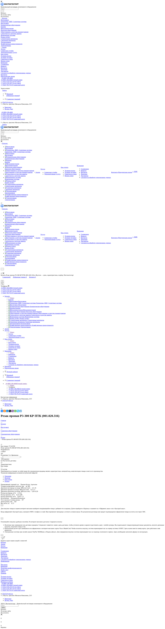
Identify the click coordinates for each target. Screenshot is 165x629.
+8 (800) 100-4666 (7, 78)
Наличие (7, 478)
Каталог (11, 299)
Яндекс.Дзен (9, 109)
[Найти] (2, 11)
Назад (12, 298)
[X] (10, 411)
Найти (3, 607)
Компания (11, 354)
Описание (8, 476)
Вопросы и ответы (7, 582)
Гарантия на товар (7, 580)
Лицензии (4, 556)
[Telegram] (20, 411)
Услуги (10, 334)
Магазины (4, 564)
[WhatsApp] (15, 411)
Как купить (12, 342)
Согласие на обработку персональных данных (16, 559)
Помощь (3, 573)
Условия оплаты (6, 576)
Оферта (3, 571)
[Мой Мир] (7, 411)
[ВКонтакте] (2, 411)
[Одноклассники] (4, 411)
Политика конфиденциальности (11, 568)
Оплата (7, 481)
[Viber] (12, 411)
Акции (3, 544)
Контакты (4, 554)
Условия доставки (6, 578)
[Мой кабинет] (1, 271)
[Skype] (18, 411)
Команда (3, 553)
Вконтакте (8, 107)
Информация (5, 561)
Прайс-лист (4, 570)
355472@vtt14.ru (7, 102)
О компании (5, 551)
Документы (4, 558)
